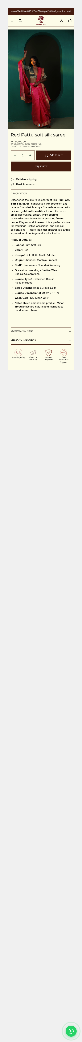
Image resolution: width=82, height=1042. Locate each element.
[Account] (61, 20)
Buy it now (41, 166)
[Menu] (12, 20)
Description (19, 194)
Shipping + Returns (23, 340)
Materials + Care (22, 331)
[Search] (20, 20)
